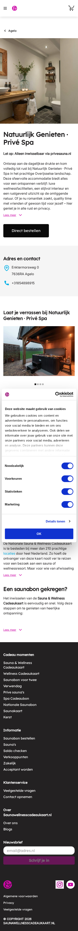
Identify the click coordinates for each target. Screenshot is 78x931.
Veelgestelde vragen (19, 790)
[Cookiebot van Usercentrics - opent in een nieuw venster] (55, 394)
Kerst (7, 717)
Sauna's (9, 744)
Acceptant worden (18, 769)
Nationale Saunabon (20, 705)
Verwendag (12, 686)
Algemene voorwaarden (20, 896)
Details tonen (55, 521)
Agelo (12, 31)
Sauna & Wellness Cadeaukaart (17, 665)
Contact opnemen (17, 797)
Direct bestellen (26, 230)
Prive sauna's (13, 692)
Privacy (8, 903)
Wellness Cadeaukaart (21, 673)
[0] (71, 8)
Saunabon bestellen (19, 738)
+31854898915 (23, 283)
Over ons (10, 823)
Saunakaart (12, 711)
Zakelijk (9, 763)
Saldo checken (15, 751)
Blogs (7, 829)
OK (39, 534)
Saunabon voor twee (20, 680)
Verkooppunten (15, 757)
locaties (9, 553)
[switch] (67, 478)
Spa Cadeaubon (16, 698)
